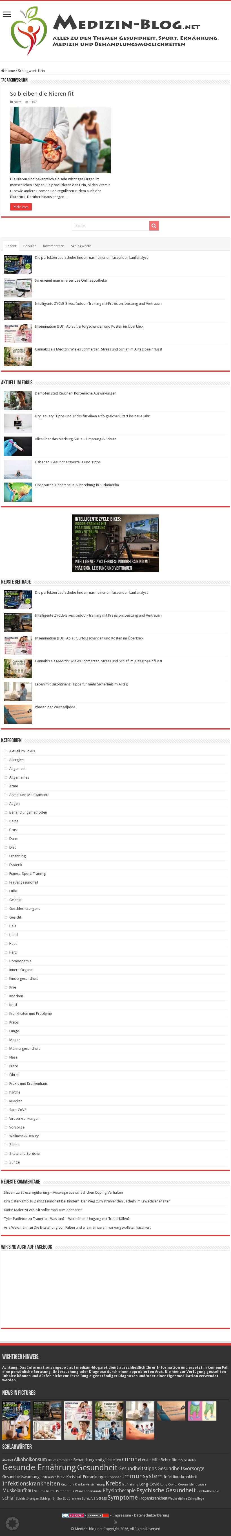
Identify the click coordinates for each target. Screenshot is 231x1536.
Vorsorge (17, 1127)
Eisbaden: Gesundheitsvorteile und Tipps (68, 462)
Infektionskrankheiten (31, 1483)
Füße (13, 891)
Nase (13, 1057)
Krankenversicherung (90, 1484)
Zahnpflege (196, 1498)
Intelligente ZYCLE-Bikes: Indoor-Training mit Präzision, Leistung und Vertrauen (98, 303)
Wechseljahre (177, 1498)
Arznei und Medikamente (29, 795)
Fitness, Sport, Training (27, 873)
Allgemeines (19, 777)
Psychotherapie (208, 1491)
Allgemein (17, 768)
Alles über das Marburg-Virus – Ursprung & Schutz (75, 439)
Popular (29, 246)
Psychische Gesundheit (166, 1490)
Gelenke (15, 900)
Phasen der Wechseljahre (55, 707)
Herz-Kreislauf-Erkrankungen (82, 1476)
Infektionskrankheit (180, 1476)
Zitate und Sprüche (24, 1153)
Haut (13, 943)
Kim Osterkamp (16, 1201)
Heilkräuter (48, 1477)
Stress (101, 1498)
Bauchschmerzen (60, 1460)
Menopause (197, 1484)
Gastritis (190, 1460)
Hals (12, 926)
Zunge (14, 1162)
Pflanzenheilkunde (88, 1491)
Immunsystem (142, 1476)
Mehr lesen (21, 207)
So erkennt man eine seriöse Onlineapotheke (71, 280)
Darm (13, 838)
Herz (13, 952)
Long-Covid (149, 1484)
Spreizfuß (88, 1498)
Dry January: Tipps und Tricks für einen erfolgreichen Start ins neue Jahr (92, 416)
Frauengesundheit (23, 882)
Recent (11, 246)
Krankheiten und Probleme (30, 1013)
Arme (13, 786)
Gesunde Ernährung (39, 1467)
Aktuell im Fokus (22, 751)
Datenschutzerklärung (151, 1515)
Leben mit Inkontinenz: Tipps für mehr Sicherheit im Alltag (81, 684)
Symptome (123, 1497)
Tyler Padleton (15, 1219)
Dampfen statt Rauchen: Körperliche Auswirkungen (75, 393)
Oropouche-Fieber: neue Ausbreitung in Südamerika (77, 485)
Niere (17, 102)
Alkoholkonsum (30, 1459)
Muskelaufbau (17, 1490)
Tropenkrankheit (153, 1498)
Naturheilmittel (44, 1491)
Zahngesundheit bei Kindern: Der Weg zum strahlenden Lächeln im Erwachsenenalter (102, 1201)
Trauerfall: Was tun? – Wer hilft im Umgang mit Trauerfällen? (81, 1219)
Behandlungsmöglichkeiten (97, 1460)
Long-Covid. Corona (174, 1484)
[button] (12, 1523)
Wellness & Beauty (24, 1136)
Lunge (14, 1031)
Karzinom (67, 1484)
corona (131, 1459)
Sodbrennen (72, 1498)
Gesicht (15, 917)
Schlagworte (81, 246)
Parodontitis (65, 1491)
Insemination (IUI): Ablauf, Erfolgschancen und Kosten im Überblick (89, 326)
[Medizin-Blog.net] (115, 30)
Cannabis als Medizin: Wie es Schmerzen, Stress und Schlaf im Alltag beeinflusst (98, 349)
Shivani (9, 1192)
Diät (12, 847)
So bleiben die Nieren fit (42, 93)
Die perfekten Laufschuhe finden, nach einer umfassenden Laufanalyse (91, 257)
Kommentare (53, 246)
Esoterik (15, 865)
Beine (13, 821)
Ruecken (16, 1101)
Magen (15, 1040)
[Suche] (154, 226)
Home (10, 71)
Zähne (14, 1145)
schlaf (8, 1498)
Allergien (16, 760)
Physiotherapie (119, 1490)
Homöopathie (20, 961)
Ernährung (17, 856)
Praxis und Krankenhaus (28, 1083)
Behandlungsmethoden (28, 812)
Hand (13, 935)
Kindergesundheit (23, 978)
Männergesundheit (24, 1048)
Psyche (14, 1092)
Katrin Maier (13, 1210)
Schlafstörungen (27, 1498)
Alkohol (7, 1460)
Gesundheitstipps (137, 1468)
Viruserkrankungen (24, 1118)
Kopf (13, 1005)
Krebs (14, 1022)
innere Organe (21, 970)
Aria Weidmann (16, 1227)
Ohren (14, 1075)
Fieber (165, 1460)
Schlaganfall (48, 1498)
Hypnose (114, 1477)
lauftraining (130, 1484)
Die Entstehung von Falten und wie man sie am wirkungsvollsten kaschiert (92, 1227)
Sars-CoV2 (17, 1110)
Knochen (16, 996)
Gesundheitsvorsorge (180, 1468)
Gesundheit (97, 1467)
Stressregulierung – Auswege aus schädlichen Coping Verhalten (72, 1192)
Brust (13, 830)
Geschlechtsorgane (24, 908)
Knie (12, 987)
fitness (177, 1460)
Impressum (121, 1515)
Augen (14, 803)
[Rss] (116, 1522)
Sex (59, 1498)
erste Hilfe (150, 1460)
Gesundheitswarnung (21, 1476)
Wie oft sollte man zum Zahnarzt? (55, 1210)
